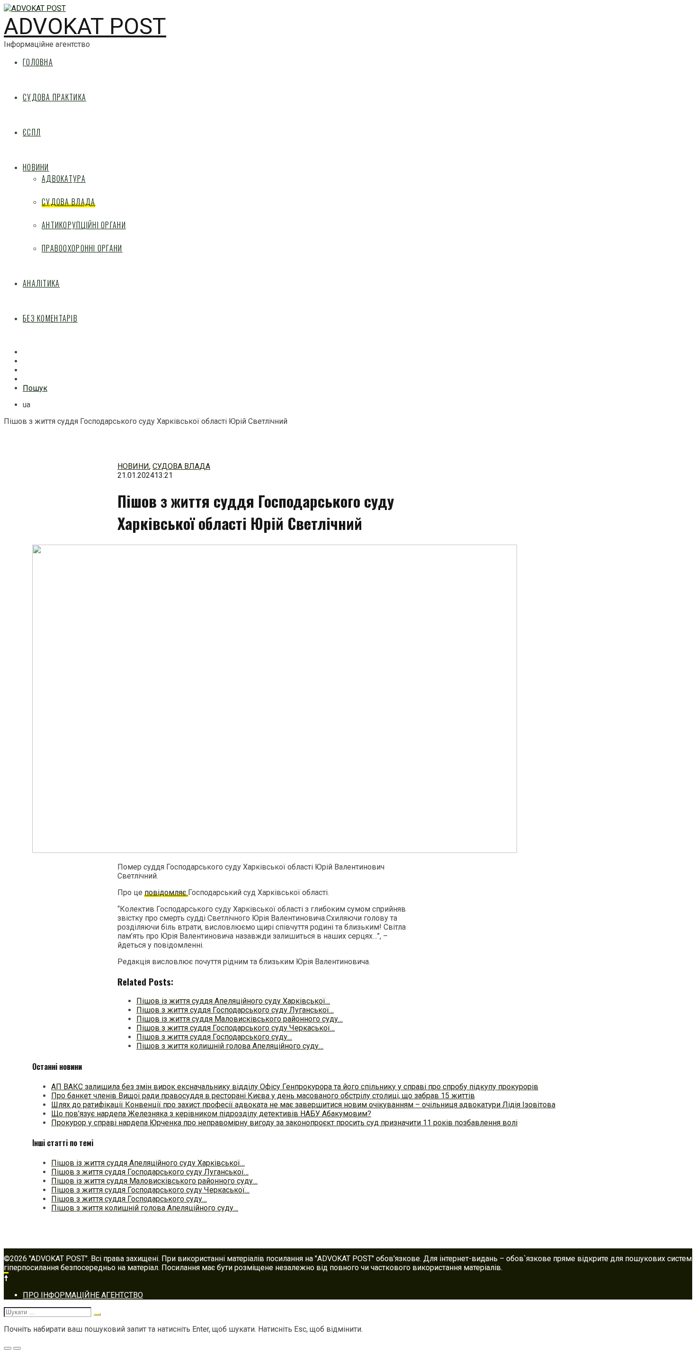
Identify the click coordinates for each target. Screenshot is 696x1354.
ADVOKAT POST (85, 26)
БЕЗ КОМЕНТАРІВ (50, 318)
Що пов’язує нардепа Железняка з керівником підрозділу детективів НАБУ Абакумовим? (211, 1113)
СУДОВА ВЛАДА (68, 201)
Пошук (35, 388)
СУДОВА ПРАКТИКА (54, 97)
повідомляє (166, 892)
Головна (38, 62)
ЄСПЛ (32, 132)
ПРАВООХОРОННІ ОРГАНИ (82, 248)
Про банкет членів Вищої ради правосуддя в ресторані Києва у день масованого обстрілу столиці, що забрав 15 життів (263, 1095)
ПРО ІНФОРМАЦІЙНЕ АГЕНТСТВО (83, 1295)
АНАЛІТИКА (41, 283)
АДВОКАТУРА (64, 178)
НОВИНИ (36, 167)
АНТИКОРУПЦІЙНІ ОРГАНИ (84, 225)
